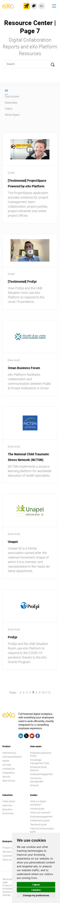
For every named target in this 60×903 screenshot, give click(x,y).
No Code (6, 764)
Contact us (7, 891)
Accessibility (8, 888)
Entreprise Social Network (38, 768)
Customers (7, 855)
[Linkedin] (20, 736)
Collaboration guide (39, 820)
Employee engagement (41, 816)
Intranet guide (37, 808)
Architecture (8, 768)
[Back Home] (8, 7)
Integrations (8, 772)
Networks (7, 805)
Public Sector (8, 801)
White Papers (12, 114)
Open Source (8, 780)
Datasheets (11, 102)
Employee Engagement (41, 774)
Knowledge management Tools (39, 761)
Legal (5, 882)
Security (6, 776)
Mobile (5, 760)
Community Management (36, 780)
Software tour (9, 752)
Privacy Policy (9, 885)
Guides (33, 795)
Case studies (12, 96)
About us (6, 859)
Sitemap (6, 895)
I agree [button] (36, 884)
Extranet (34, 785)
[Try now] (26, 6)
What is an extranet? (40, 812)
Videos (8, 108)
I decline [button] (36, 889)
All (6, 90)
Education (7, 809)
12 (49, 692)
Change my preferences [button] (36, 895)
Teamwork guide (38, 824)
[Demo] (34, 6)
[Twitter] (26, 736)
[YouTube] (32, 736)
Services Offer (9, 851)
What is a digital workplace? (38, 803)
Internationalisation (12, 756)
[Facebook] (37, 736)
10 (42, 692)
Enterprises (8, 813)
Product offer (9, 847)
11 (45, 692)
